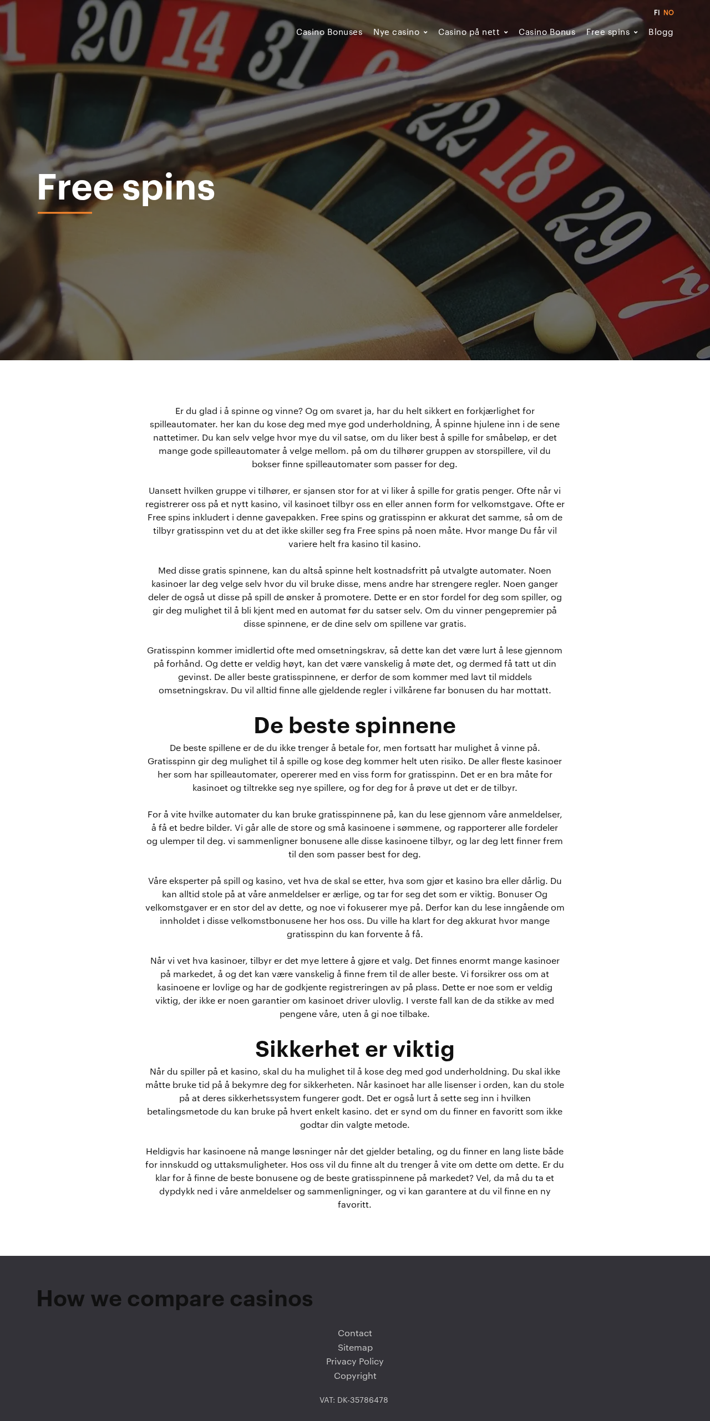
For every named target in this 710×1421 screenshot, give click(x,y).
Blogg (661, 32)
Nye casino (396, 32)
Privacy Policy (355, 1361)
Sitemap (355, 1347)
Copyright (355, 1376)
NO (668, 12)
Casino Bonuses (329, 32)
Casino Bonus (547, 32)
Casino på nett (469, 32)
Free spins (608, 32)
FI (657, 12)
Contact (355, 1333)
